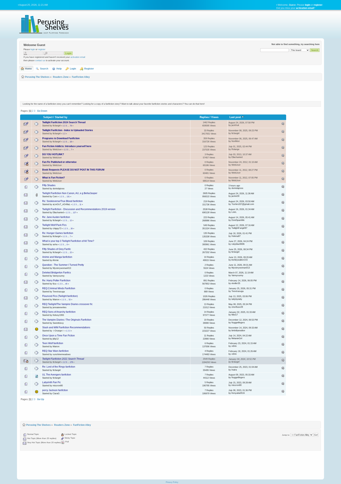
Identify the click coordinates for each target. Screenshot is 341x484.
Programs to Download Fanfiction (61, 138)
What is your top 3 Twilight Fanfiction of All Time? (68, 241)
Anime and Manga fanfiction (57, 257)
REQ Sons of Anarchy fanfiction (59, 311)
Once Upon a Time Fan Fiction (58, 335)
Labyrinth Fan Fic (51, 382)
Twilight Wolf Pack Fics (54, 225)
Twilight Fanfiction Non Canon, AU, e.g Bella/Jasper (69, 193)
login (307, 5)
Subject (47, 117)
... (68, 126)
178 (71, 362)
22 (71, 252)
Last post (236, 117)
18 (71, 142)
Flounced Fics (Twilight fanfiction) (60, 296)
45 (66, 284)
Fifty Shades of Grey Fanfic (56, 249)
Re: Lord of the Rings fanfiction (58, 366)
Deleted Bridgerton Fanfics (56, 272)
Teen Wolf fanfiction (52, 343)
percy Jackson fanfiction (55, 390)
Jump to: (286, 435)
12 (71, 220)
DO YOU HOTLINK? (53, 154)
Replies (204, 117)
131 (68, 197)
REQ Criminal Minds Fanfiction (58, 288)
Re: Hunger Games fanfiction (57, 233)
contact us (40, 60)
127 (74, 213)
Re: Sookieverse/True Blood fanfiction (62, 201)
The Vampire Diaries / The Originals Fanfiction (66, 319)
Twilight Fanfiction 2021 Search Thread (63, 358)
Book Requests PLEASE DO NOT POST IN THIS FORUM (73, 169)
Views (214, 117)
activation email (305, 8)
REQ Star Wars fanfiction (55, 351)
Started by (61, 117)
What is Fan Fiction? (53, 177)
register (318, 5)
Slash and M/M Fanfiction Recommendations (66, 327)
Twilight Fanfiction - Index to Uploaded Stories (67, 130)
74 (71, 126)
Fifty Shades (48, 185)
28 (72, 229)
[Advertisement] (170, 90)
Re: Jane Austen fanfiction (56, 217)
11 (80, 204)
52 (70, 300)
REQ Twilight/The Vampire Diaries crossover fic (67, 304)
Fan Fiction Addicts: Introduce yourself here (66, 146)
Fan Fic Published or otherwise (59, 162)
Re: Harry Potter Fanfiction (56, 280)
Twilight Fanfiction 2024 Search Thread (63, 122)
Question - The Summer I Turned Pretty (63, 265)
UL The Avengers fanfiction (56, 374)
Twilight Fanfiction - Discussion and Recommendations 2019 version (78, 209)
